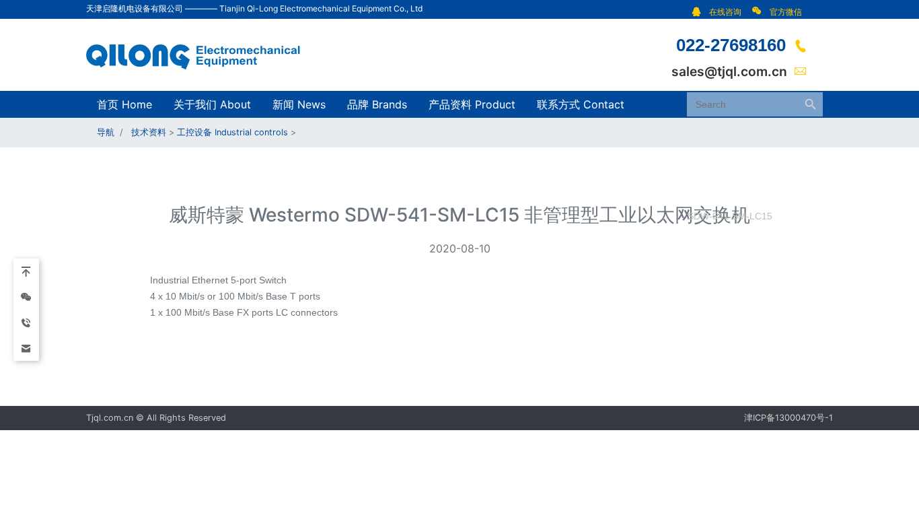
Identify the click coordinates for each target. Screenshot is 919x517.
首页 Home (124, 104)
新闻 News (299, 104)
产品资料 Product (472, 104)
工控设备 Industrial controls (232, 132)
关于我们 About (212, 104)
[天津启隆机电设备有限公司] (200, 54)
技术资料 (148, 132)
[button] (720, 12)
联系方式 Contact (580, 104)
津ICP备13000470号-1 (788, 418)
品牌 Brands (377, 104)
